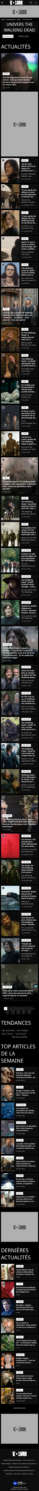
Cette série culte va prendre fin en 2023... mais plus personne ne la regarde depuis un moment (18, 993)
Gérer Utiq (17, 1474)
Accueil (3, 19)
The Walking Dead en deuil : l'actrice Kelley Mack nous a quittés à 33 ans (28, 272)
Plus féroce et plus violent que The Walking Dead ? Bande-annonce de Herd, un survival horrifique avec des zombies (28, 926)
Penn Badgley (22, 1030)
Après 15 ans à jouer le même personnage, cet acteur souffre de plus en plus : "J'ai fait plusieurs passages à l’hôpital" (28, 251)
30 (23, 1012)
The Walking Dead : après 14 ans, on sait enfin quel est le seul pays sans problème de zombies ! (28, 729)
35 (29, 1012)
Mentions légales (6, 1464)
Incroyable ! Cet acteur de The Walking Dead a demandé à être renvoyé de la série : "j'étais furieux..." (28, 534)
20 (18, 1012)
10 (13, 1012)
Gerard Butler (7, 1034)
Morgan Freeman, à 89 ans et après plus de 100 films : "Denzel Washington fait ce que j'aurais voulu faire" (25, 1095)
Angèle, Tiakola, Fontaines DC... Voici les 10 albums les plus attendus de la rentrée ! (25, 1361)
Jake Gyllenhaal (8, 1030)
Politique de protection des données (19, 1467)
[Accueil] (16, 3)
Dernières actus (10, 19)
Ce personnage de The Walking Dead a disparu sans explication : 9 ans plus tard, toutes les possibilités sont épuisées (19, 485)
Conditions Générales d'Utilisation (12, 1460)
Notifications (9, 1474)
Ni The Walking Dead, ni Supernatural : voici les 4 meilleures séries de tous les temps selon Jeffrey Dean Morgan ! (28, 341)
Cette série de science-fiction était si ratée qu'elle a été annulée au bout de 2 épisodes (25, 1379)
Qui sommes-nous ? (29, 1460)
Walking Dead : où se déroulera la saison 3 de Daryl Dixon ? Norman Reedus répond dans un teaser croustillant (28, 783)
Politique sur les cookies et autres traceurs (24, 1464)
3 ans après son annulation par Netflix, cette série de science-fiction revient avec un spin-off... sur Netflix (25, 1112)
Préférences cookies (27, 1474)
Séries (18, 19)
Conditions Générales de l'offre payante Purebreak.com (18, 1470)
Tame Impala (21, 1034)
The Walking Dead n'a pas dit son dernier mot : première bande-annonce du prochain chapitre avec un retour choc (18, 81)
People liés (23, 36)
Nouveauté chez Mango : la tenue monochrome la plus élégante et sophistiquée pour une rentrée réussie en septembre (26, 1293)
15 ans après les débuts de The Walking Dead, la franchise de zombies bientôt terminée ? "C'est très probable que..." (28, 224)
